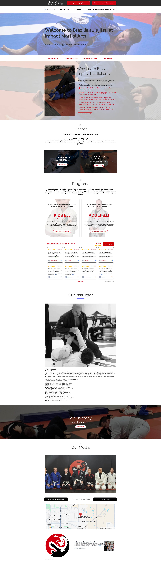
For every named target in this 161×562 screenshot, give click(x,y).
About (69, 9)
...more (99, 545)
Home (62, 9)
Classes (77, 9)
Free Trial (87, 9)
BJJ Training (98, 9)
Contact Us (110, 9)
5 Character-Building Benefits (85, 542)
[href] (80, 516)
